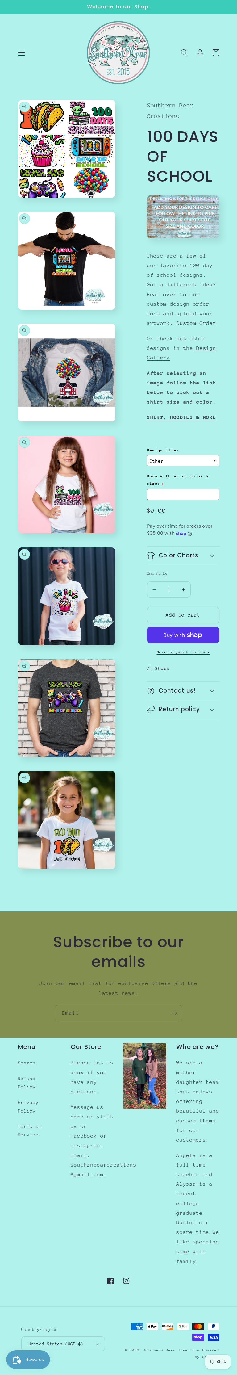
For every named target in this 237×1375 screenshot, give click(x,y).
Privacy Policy (28, 1106)
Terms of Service (30, 1130)
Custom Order (196, 323)
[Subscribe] (174, 1013)
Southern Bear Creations (172, 1350)
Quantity (157, 573)
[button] (21, 53)
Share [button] (162, 668)
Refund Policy (27, 1082)
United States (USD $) (56, 1343)
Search (27, 1062)
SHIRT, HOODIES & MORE (181, 417)
